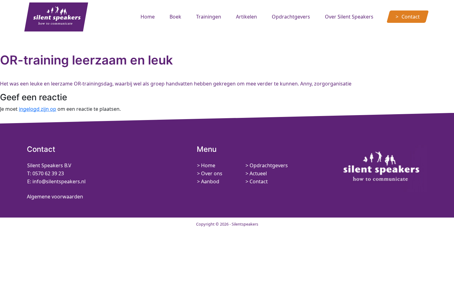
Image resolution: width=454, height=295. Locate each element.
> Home (206, 165)
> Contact (257, 181)
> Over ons (209, 173)
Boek (175, 16)
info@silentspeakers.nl (58, 181)
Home (148, 16)
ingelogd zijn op (37, 109)
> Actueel (256, 173)
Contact (410, 16)
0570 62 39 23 (48, 173)
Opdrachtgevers (291, 16)
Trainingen (208, 16)
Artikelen (246, 16)
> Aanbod (208, 181)
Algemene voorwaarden (55, 196)
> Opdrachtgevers (267, 165)
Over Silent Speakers (349, 16)
